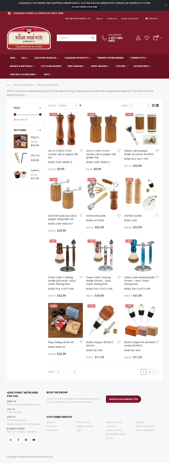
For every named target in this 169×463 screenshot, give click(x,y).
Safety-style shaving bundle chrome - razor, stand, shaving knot (139, 281)
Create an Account (129, 18)
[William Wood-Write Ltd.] (30, 37)
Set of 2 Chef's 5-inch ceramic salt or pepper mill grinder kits (101, 154)
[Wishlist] (147, 38)
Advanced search (85, 426)
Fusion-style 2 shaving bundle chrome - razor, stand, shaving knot (99, 281)
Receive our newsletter (123, 399)
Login (79, 430)
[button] (81, 151)
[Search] (93, 38)
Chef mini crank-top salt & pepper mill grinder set (62, 217)
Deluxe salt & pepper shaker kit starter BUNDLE (139, 152)
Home (8, 85)
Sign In (99, 18)
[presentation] (39, 130)
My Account (52, 430)
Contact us (52, 426)
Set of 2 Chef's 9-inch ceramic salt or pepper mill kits (63, 154)
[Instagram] (10, 440)
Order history (83, 422)
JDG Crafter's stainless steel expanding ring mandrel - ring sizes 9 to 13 (36, 155)
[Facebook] (18, 440)
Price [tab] (17, 107)
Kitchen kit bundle (96, 215)
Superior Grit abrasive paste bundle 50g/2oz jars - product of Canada (36, 170)
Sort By (51, 105)
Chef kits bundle (133, 215)
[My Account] (138, 38)
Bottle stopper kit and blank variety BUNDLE (139, 343)
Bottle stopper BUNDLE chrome (99, 343)
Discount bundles (23, 85)
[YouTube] (34, 440)
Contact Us (112, 18)
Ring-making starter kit (61, 342)
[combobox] (76, 38)
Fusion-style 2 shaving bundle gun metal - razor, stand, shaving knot (62, 281)
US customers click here (84, 7)
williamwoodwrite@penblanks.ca (23, 404)
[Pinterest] (26, 440)
